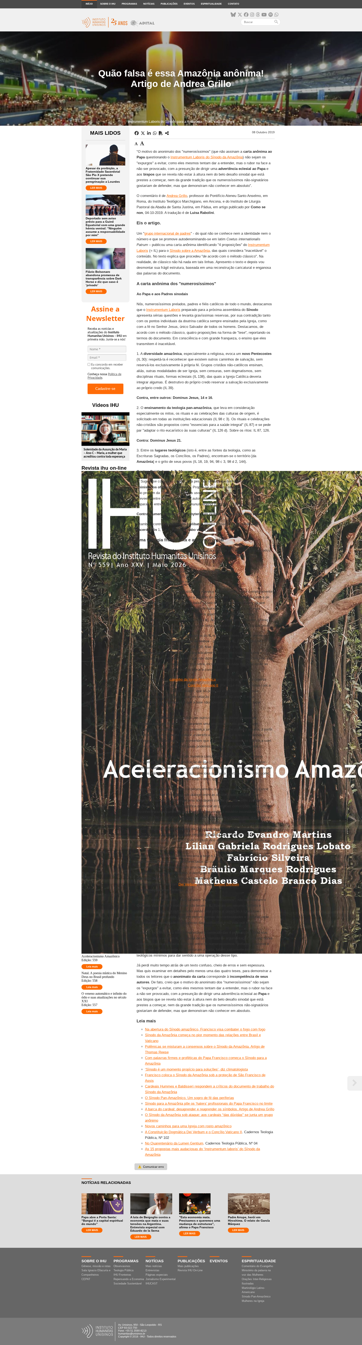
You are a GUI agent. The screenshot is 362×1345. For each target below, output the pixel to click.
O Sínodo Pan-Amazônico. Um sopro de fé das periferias (189, 1098)
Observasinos (122, 1266)
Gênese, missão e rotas (96, 1266)
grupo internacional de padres (167, 233)
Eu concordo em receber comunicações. (107, 366)
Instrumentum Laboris (163, 310)
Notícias (148, 4)
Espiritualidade (211, 4)
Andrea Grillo (177, 196)
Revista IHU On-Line (190, 1270)
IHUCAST (152, 1283)
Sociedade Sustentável (128, 1283)
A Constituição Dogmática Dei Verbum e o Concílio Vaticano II (193, 1132)
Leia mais (92, 966)
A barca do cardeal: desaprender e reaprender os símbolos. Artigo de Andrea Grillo (209, 1109)
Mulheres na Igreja (253, 1300)
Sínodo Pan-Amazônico (256, 1296)
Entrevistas (152, 1270)
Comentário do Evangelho (257, 1266)
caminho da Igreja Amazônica (192, 680)
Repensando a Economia (129, 1279)
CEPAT (85, 1279)
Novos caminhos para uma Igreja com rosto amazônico (188, 1126)
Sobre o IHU (107, 4)
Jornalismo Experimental (161, 1279)
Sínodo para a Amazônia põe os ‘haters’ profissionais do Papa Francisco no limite (209, 1104)
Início (89, 4)
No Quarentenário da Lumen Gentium (174, 1143)
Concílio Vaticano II (203, 685)
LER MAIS (96, 187)
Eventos (189, 4)
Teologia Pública (123, 1270)
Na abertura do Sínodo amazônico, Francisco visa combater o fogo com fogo (205, 1029)
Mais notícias (154, 1266)
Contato (233, 4)
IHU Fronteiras (122, 1274)
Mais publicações (188, 1266)
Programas (129, 4)
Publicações (169, 4)
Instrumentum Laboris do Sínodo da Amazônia (207, 157)
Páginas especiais (157, 1274)
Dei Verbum (187, 884)
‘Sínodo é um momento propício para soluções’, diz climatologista (196, 1069)
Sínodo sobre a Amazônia (190, 251)
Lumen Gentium (226, 884)
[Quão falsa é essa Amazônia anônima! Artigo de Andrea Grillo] (167, 133)
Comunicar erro (151, 1166)
